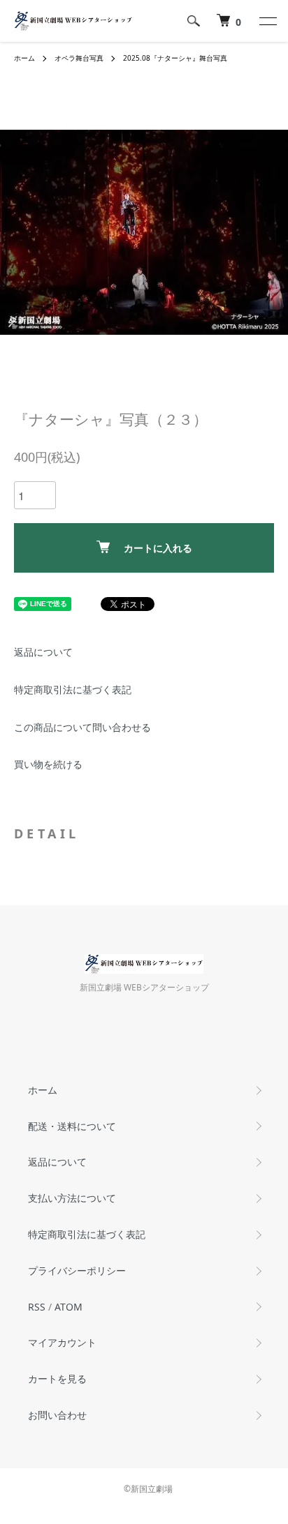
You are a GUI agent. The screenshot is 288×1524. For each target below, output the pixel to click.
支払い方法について (72, 1198)
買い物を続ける (48, 764)
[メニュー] (267, 21)
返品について (43, 651)
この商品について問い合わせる (82, 727)
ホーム (24, 58)
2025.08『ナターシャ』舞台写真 (175, 58)
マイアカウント (62, 1342)
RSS (36, 1306)
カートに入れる (158, 547)
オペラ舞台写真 (79, 58)
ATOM (68, 1306)
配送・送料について (72, 1126)
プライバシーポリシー (77, 1270)
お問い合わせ (57, 1414)
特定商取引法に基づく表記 (72, 689)
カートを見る (57, 1378)
